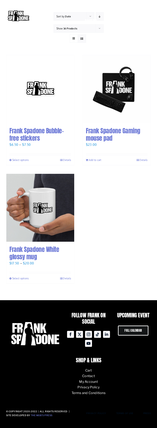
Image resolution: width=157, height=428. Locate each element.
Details (67, 160)
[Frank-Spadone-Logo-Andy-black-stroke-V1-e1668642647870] (18, 11)
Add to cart (95, 160)
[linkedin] (106, 334)
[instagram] (88, 334)
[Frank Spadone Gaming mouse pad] (117, 89)
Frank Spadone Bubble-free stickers (36, 134)
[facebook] (70, 334)
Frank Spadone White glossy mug (34, 253)
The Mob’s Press (42, 415)
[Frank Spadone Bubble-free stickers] (40, 89)
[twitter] (79, 334)
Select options (20, 160)
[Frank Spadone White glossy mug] (40, 208)
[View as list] (82, 39)
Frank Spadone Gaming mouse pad (113, 134)
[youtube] (88, 343)
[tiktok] (97, 334)
